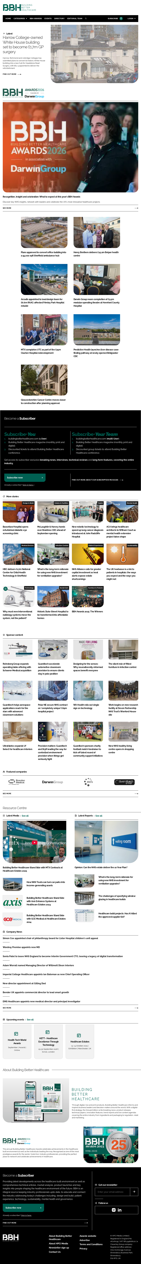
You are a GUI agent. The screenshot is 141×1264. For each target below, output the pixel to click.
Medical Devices (28, 545)
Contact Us (55, 1252)
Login (130, 18)
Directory (59, 18)
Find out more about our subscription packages (95, 480)
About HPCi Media (58, 1243)
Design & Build (28, 503)
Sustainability (132, 545)
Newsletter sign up (59, 1247)
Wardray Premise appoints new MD (21, 947)
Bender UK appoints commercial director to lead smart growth (36, 992)
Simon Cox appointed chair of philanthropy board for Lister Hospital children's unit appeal (50, 938)
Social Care (64, 588)
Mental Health (132, 503)
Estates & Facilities (61, 503)
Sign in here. (28, 485)
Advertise (85, 1240)
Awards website (88, 1236)
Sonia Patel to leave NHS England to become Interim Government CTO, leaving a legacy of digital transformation (63, 956)
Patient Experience (96, 545)
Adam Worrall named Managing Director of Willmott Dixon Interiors (38, 965)
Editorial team (74, 18)
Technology (29, 588)
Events (47, 18)
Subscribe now (15, 477)
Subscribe (113, 18)
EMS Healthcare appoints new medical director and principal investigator (41, 1001)
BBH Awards (36, 18)
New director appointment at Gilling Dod (24, 983)
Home (8, 18)
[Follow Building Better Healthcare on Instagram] (114, 1210)
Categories (19, 18)
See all (25, 815)
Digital (100, 503)
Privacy (83, 1248)
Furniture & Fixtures (95, 588)
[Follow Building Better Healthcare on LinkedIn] (119, 1210)
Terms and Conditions (91, 1244)
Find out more (9, 74)
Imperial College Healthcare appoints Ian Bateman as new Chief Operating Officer (46, 974)
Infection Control (62, 545)
